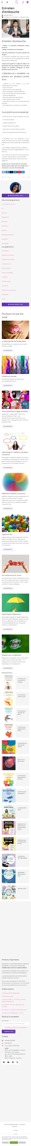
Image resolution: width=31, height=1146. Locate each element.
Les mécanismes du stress (11, 575)
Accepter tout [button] (14, 1142)
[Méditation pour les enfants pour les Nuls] (8, 844)
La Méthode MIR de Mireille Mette (14, 341)
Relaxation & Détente (8, 234)
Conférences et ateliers (8, 259)
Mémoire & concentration (9, 290)
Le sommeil (5, 286)
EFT (3, 208)
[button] (2, 2)
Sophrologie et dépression (11, 614)
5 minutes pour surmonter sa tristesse (22, 680)
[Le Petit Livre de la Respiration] (8, 795)
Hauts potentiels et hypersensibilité (15, 411)
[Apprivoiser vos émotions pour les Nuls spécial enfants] (8, 828)
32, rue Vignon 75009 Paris (12, 1045)
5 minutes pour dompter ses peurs (22, 712)
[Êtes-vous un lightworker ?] (8, 763)
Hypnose (4, 213)
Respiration (5, 239)
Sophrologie (5, 243)
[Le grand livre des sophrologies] (8, 860)
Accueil (15, 1130)
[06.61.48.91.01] (3, 1043)
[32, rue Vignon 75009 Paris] (3, 1045)
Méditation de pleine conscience (13, 493)
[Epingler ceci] (19, 172)
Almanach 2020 (22, 888)
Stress (27, 17)
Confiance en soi (8, 17)
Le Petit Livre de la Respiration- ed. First (12, 1013)
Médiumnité (5, 226)
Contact (15, 1134)
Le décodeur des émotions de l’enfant (22, 745)
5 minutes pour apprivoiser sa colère (22, 728)
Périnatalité (5, 294)
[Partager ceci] (7, 172)
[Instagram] (17, 1062)
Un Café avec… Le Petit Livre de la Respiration (14, 1010)
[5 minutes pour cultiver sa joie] (8, 699)
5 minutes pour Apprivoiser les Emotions (22, 777)
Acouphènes (5, 251)
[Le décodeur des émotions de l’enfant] (8, 747)
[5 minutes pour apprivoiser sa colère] (8, 731)
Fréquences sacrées (9, 376)
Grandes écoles (6, 281)
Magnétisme (5, 217)
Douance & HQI (6, 268)
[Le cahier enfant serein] (8, 812)
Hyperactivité (7, 534)
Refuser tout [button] (22, 1142)
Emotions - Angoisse (19, 17)
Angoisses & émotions (8, 255)
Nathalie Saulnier (8, 15)
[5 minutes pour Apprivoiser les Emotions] (8, 779)
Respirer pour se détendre (11, 655)
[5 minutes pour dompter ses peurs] (8, 715)
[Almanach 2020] (8, 892)
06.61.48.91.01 (8, 1043)
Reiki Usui (4, 230)
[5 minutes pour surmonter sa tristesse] (8, 682)
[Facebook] (4, 1062)
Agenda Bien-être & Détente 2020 (22, 874)
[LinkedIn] (13, 1062)
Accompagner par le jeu (8, 204)
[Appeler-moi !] (23, 2)
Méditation (5, 221)
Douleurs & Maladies (7, 272)
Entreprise (4, 277)
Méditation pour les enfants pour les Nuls (22, 841)
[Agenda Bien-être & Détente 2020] (8, 876)
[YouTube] (8, 1062)
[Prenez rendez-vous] (27, 2)
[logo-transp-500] (16, 2)
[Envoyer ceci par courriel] (3, 172)
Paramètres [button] (5, 1142)
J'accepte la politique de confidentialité (15, 1027)
